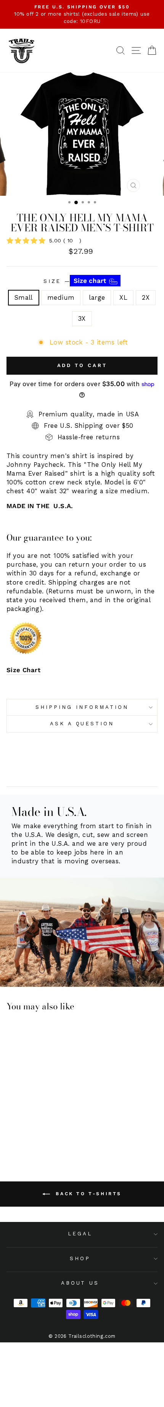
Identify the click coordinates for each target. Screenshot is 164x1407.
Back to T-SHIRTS (87, 1193)
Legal (80, 1233)
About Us (80, 1283)
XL (123, 297)
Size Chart (23, 670)
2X (146, 297)
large (97, 297)
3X (82, 318)
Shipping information (82, 707)
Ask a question (82, 723)
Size (75, 280)
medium (60, 297)
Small (23, 297)
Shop (80, 1258)
